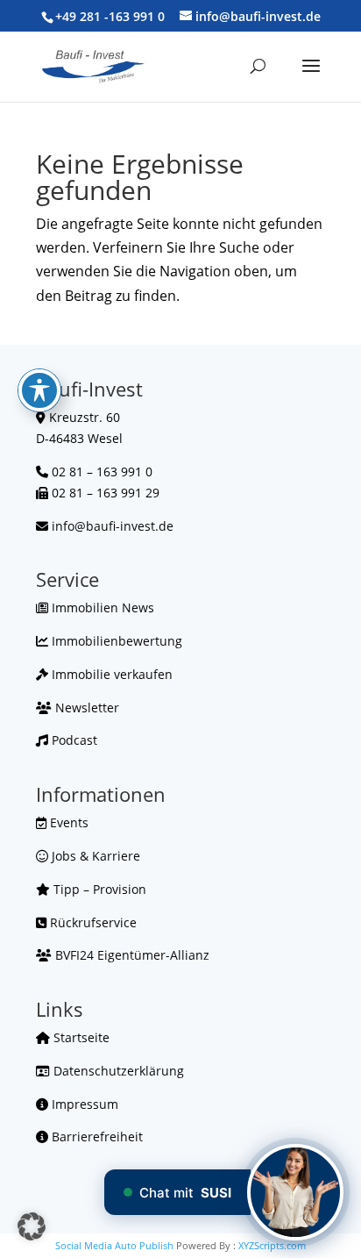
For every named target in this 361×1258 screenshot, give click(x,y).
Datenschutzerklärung (117, 1070)
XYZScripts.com (272, 1245)
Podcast (72, 740)
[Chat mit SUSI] (295, 1192)
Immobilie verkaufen (110, 674)
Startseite (80, 1037)
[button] (31, 1226)
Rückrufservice (91, 922)
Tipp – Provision (98, 889)
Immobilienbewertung (115, 641)
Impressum (83, 1104)
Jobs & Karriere (94, 855)
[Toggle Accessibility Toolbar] (39, 390)
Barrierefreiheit (95, 1136)
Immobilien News (101, 607)
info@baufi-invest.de (112, 526)
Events (67, 822)
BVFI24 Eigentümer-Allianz (130, 955)
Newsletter (85, 707)
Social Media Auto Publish (114, 1245)
